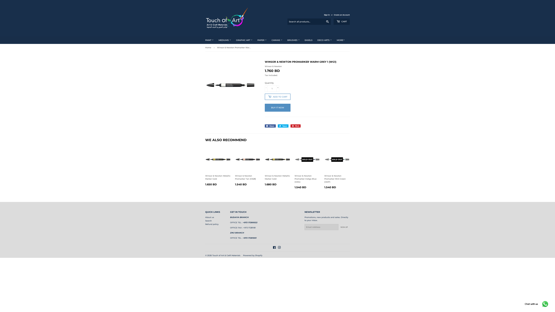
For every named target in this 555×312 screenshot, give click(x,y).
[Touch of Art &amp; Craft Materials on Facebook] (274, 248)
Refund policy (212, 224)
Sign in (327, 15)
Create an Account (342, 15)
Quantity (269, 83)
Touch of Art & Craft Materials (226, 255)
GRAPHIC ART (243, 40)
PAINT (208, 40)
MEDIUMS (224, 40)
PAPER (261, 40)
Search (208, 221)
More (340, 40)
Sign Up (344, 227)
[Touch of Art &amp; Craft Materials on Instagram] (279, 248)
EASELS (308, 40)
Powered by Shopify (252, 255)
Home (208, 47)
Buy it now (277, 107)
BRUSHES (292, 40)
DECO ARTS (323, 40)
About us (209, 217)
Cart (344, 21)
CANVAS (276, 40)
